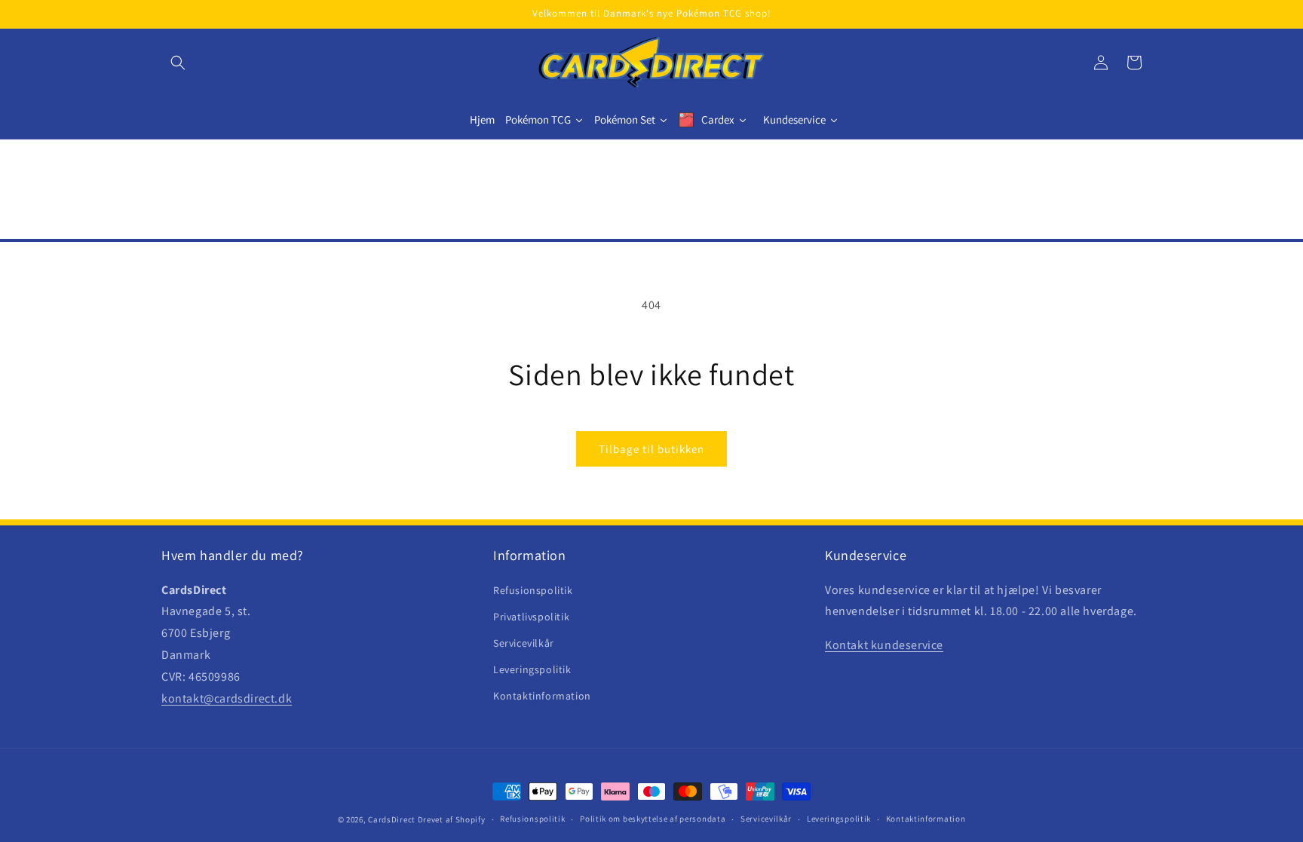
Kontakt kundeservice (884, 645)
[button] (178, 62)
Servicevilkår (523, 643)
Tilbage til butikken (651, 449)
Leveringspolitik (532, 669)
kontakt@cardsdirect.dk (226, 698)
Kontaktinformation (542, 696)
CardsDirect (391, 819)
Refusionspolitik (533, 590)
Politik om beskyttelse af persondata (652, 818)
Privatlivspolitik (531, 616)
